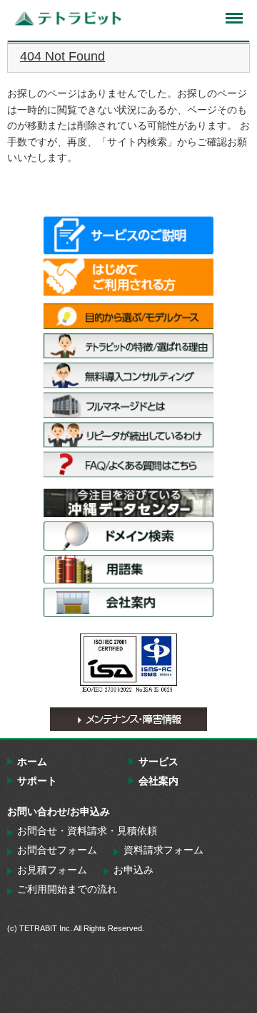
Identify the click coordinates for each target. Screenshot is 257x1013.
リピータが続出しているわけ (128, 435)
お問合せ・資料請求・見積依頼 (87, 830)
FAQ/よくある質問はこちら (128, 464)
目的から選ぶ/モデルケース (128, 316)
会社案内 (128, 602)
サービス (158, 761)
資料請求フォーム (163, 850)
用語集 (128, 569)
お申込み (133, 870)
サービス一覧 (128, 235)
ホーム (32, 761)
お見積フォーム (52, 870)
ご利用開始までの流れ (67, 889)
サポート (37, 780)
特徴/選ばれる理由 (128, 346)
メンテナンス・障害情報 (128, 719)
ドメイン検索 (128, 535)
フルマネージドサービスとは (128, 405)
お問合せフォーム (57, 850)
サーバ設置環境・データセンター (128, 503)
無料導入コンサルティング (128, 375)
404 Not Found (62, 56)
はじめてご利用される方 (128, 277)
